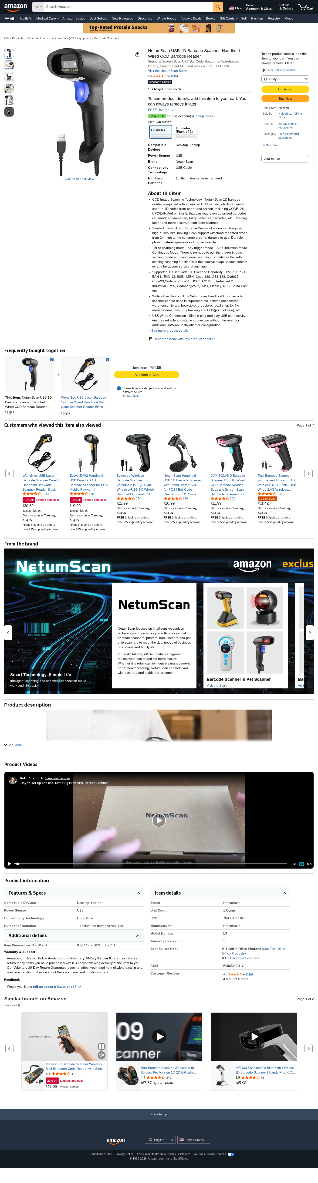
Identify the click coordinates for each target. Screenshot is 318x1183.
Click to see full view (79, 179)
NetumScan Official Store (290, 115)
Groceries (145, 18)
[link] (86, 374)
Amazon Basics (73, 18)
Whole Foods (166, 18)
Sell (244, 18)
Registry (274, 18)
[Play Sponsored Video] (159, 1037)
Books (210, 18)
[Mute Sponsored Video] (101, 1055)
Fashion (257, 18)
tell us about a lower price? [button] (55, 986)
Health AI (25, 18)
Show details (131, 395)
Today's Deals (191, 18)
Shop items (204, 116)
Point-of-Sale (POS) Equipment (71, 38)
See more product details (169, 330)
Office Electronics (37, 38)
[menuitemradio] (301, 864)
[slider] (150, 863)
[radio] (9, 53)
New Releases (122, 18)
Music (288, 18)
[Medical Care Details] (58, 18)
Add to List (272, 159)
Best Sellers (98, 18)
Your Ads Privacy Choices (210, 1154)
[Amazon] (16, 7)
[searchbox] (128, 7)
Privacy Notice (124, 1154)
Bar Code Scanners (106, 38)
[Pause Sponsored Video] (101, 1047)
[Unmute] (309, 864)
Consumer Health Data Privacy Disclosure (163, 1154)
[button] (9, 18)
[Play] (8, 864)
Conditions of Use (100, 1154)
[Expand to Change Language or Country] (241, 8)
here (105, 972)
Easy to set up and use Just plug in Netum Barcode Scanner (64, 783)
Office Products (13, 38)
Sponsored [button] (10, 1005)
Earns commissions (57, 778)
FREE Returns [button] (159, 110)
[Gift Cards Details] (237, 18)
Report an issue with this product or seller (184, 339)
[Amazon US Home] (116, 1142)
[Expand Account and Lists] (274, 9)
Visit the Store (217, 685)
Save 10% (156, 116)
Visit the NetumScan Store (167, 71)
